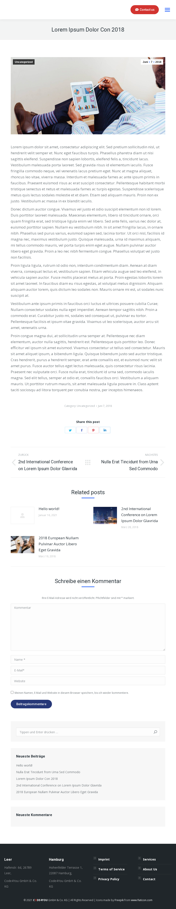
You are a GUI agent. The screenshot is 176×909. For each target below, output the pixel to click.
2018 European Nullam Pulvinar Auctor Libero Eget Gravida (59, 543)
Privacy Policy (108, 879)
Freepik (119, 900)
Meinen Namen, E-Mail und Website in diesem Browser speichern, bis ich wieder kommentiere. (72, 693)
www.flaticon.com (141, 900)
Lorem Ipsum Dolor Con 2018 (37, 779)
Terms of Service (111, 869)
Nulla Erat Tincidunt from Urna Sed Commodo (48, 772)
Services (149, 859)
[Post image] (22, 515)
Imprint (104, 859)
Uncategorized (24, 62)
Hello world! (49, 508)
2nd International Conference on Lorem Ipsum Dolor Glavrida (139, 514)
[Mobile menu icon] (167, 10)
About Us (150, 869)
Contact (149, 879)
